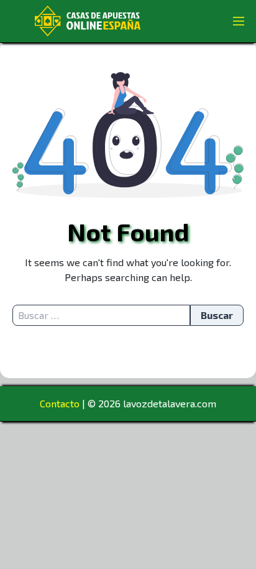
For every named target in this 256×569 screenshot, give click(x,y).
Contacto (60, 403)
